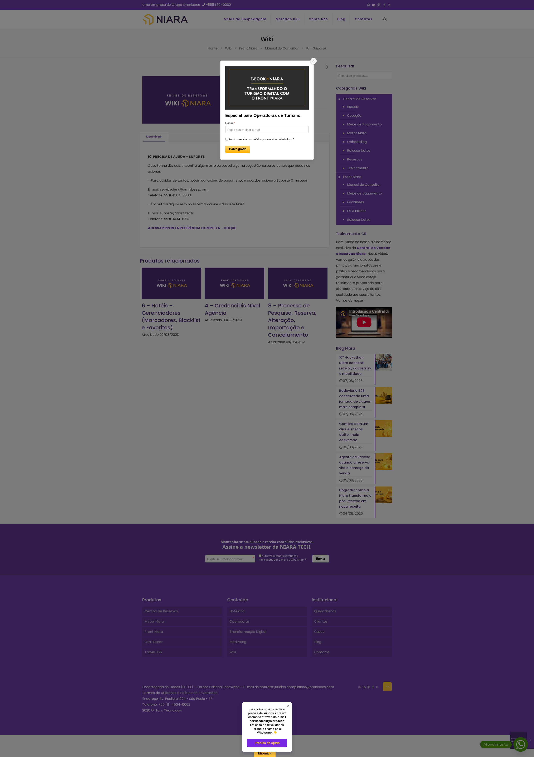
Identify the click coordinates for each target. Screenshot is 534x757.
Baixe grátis (237, 149)
